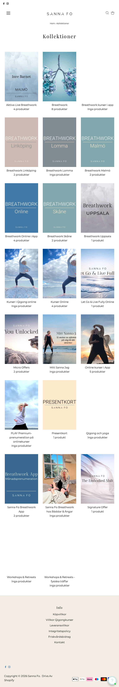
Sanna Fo (34, 676)
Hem (52, 23)
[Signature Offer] (97, 479)
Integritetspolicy (60, 631)
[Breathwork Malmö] (97, 142)
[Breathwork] (59, 76)
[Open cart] (112, 13)
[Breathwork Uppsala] (97, 208)
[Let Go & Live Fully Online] (97, 273)
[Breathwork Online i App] (21, 208)
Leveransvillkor (59, 625)
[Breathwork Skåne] (59, 208)
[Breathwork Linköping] (21, 142)
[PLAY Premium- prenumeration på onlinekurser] (21, 405)
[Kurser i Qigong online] (21, 273)
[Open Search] (107, 13)
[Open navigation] (17, 13)
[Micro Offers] (21, 339)
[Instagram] (7, 3)
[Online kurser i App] (97, 339)
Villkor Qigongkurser (59, 619)
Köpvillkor (59, 614)
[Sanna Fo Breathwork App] (21, 479)
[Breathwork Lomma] (59, 142)
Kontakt (59, 642)
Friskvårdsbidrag (59, 636)
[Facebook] (3, 3)
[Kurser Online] (59, 273)
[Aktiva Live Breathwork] (21, 76)
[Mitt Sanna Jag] (59, 339)
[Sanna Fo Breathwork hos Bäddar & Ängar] (59, 479)
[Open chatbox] (112, 680)
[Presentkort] (59, 405)
